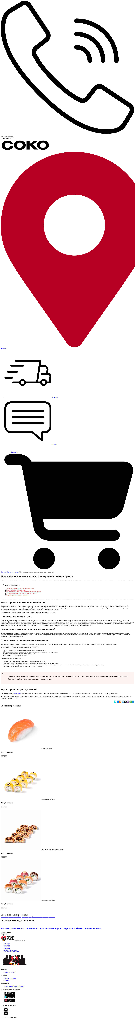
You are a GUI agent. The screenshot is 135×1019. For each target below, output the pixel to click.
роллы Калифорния (7, 917)
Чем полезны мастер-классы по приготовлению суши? (23, 591)
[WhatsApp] (130, 702)
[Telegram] (123, 702)
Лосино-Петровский (10, 950)
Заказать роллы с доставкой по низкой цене (20, 588)
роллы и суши (16, 693)
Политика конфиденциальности (14, 986)
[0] (69, 569)
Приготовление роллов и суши (16, 590)
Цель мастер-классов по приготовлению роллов (21, 593)
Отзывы (6, 980)
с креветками (50, 917)
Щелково (7, 945)
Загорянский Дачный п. (11, 951)
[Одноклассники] (120, 702)
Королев (7, 943)
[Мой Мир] (133, 702)
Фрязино (7, 947)
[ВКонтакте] (118, 702)
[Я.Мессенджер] (115, 702)
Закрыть (3, 934)
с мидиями (42, 917)
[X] (125, 702)
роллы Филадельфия (19, 917)
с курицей (29, 917)
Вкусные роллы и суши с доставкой (17, 595)
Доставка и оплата (10, 978)
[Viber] (128, 702)
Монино (7, 948)
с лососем (36, 917)
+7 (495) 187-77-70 (10, 972)
